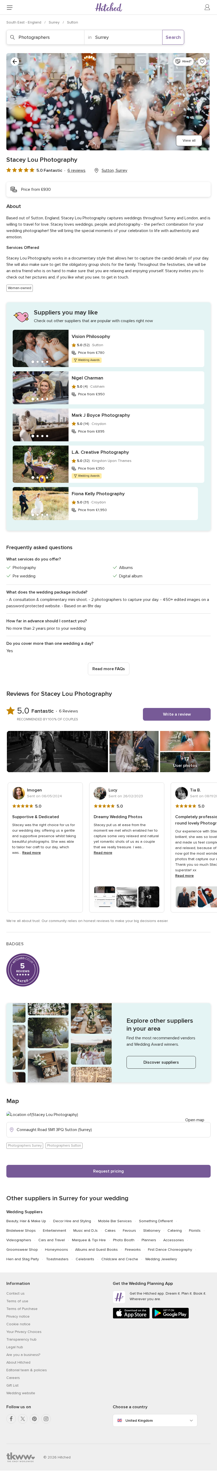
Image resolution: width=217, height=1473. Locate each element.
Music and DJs (85, 1230)
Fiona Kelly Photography (98, 494)
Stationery (151, 1230)
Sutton (72, 22)
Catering (175, 1230)
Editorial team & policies (26, 1370)
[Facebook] (11, 1419)
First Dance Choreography (170, 1249)
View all (189, 140)
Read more (31, 852)
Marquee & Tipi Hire (89, 1240)
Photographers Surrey (25, 1145)
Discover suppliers (161, 1062)
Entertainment (54, 1230)
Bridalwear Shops (21, 1230)
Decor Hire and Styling (72, 1221)
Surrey (55, 22)
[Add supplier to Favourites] (202, 61)
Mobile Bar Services (115, 1221)
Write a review (177, 714)
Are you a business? (23, 1354)
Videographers (18, 1240)
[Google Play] (170, 1317)
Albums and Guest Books (96, 1249)
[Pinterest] (34, 1419)
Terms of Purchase (22, 1309)
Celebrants (85, 1259)
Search (173, 37)
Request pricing (108, 1171)
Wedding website (20, 1393)
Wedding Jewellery (161, 1259)
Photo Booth (123, 1240)
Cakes (110, 1230)
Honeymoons (56, 1249)
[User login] (207, 7)
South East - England (24, 22)
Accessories (173, 1240)
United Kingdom (139, 1420)
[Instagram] (46, 1419)
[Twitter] (23, 1419)
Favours (129, 1230)
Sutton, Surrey (114, 170)
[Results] (15, 61)
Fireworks (133, 1249)
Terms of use (17, 1301)
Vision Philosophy (91, 336)
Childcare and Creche (119, 1259)
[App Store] (131, 1317)
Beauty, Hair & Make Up (26, 1221)
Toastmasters (57, 1259)
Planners (149, 1240)
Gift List (12, 1385)
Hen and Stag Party (22, 1259)
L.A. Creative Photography (100, 452)
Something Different (156, 1221)
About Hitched (18, 1362)
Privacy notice (18, 1316)
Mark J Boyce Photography (101, 415)
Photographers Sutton (64, 1145)
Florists (195, 1230)
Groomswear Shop (22, 1249)
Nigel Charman (87, 378)
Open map (194, 1120)
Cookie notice (18, 1324)
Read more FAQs (108, 668)
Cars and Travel (51, 1240)
